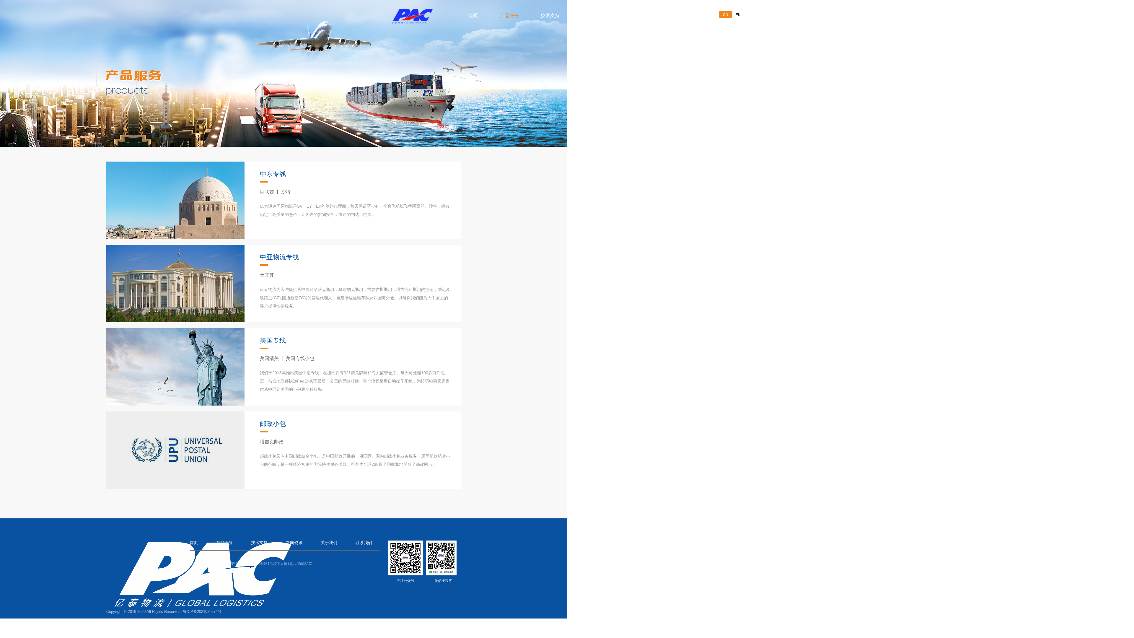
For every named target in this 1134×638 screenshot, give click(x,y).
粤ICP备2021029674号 (202, 611)
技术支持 (550, 15)
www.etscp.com (219, 583)
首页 (473, 15)
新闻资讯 (590, 15)
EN (738, 15)
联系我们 (672, 15)
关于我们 (631, 15)
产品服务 (509, 15)
